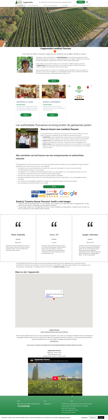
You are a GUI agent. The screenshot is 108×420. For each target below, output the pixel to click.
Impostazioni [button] (84, 417)
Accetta (101, 417)
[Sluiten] (106, 417)
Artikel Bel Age (54, 341)
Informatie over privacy (64, 417)
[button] (54, 27)
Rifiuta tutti (93, 417)
